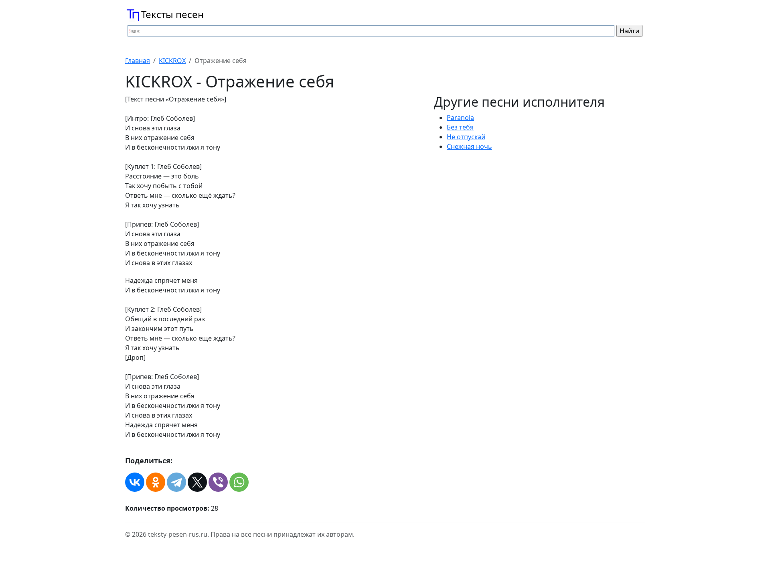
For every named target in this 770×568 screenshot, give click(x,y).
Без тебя (460, 127)
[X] (197, 482)
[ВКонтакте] (134, 482)
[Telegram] (176, 482)
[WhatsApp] (239, 482)
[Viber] (218, 482)
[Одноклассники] (155, 482)
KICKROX (172, 60)
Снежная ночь (469, 146)
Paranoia (460, 117)
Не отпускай (466, 136)
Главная (137, 60)
